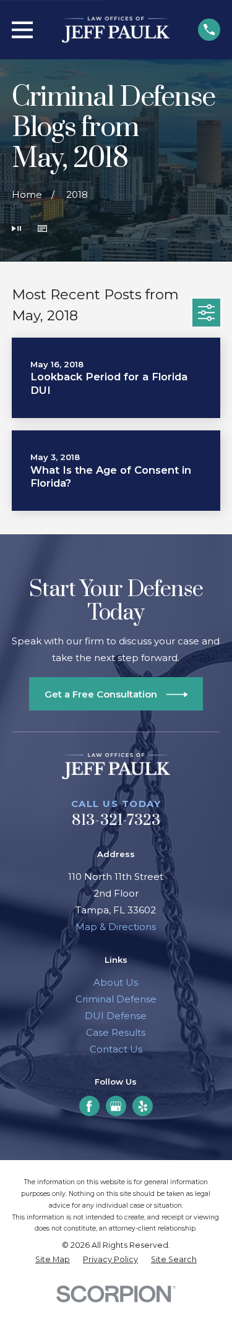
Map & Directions (115, 927)
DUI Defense (116, 1016)
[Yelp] (142, 1106)
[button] (42, 230)
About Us (115, 982)
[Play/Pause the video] (16, 230)
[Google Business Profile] (115, 1106)
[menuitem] (52, 1260)
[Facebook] (89, 1106)
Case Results (115, 1032)
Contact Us (116, 1049)
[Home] (116, 30)
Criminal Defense (116, 999)
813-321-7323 (116, 820)
